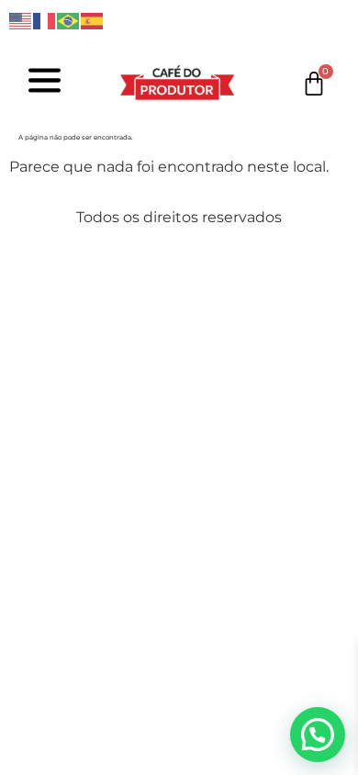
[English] (21, 20)
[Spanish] (93, 20)
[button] (317, 734)
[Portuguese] (69, 20)
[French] (45, 20)
